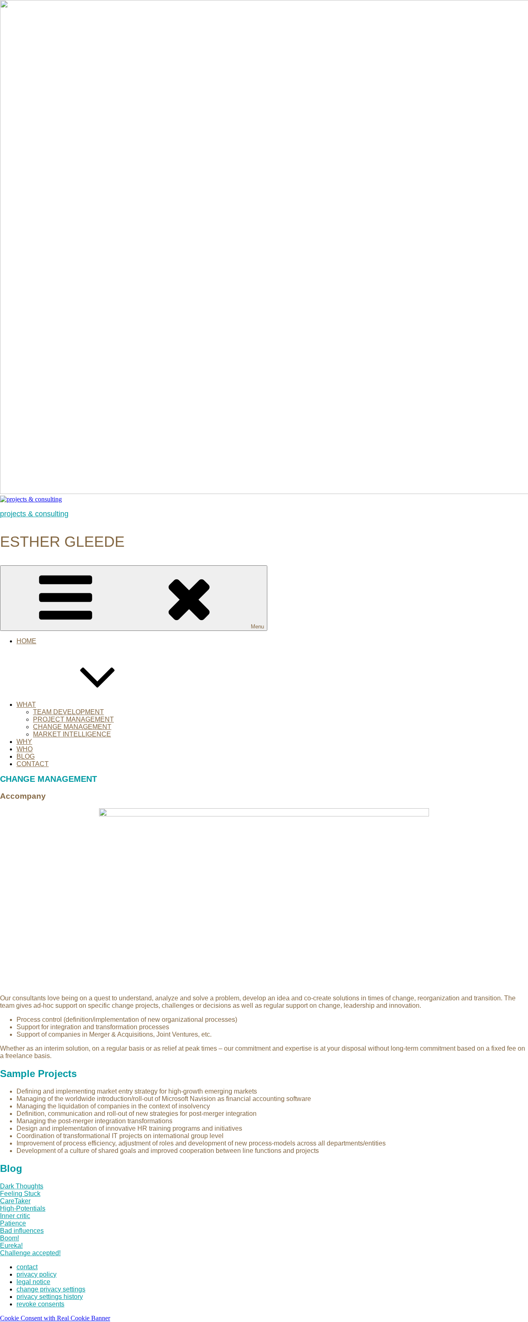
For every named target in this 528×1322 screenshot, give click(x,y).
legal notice (33, 1281)
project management (73, 719)
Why (24, 741)
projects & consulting (34, 514)
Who (24, 749)
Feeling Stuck (20, 1193)
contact (27, 1266)
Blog (25, 756)
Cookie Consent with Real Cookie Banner (55, 1318)
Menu (257, 626)
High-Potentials (22, 1208)
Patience (13, 1223)
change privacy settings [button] (50, 1289)
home (26, 641)
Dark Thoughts (21, 1186)
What (26, 704)
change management (72, 726)
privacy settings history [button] (49, 1296)
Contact (32, 763)
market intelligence (72, 734)
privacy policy (36, 1274)
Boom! (9, 1238)
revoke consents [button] (40, 1304)
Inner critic (15, 1215)
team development (68, 711)
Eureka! (11, 1245)
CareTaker (15, 1200)
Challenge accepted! (30, 1252)
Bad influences (22, 1230)
